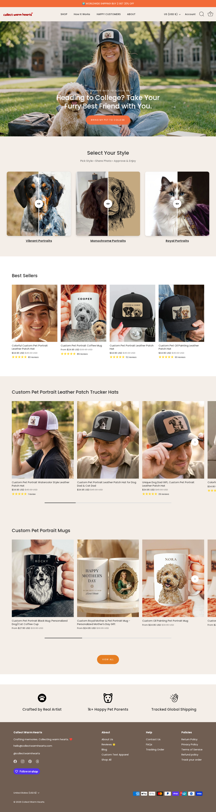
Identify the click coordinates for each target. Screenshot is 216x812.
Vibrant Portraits (39, 241)
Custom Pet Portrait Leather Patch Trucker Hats (65, 392)
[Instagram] (22, 761)
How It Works (82, 14)
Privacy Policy (189, 744)
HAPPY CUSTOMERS (109, 14)
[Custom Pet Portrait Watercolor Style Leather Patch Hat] (43, 440)
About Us (107, 739)
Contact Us (153, 739)
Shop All (106, 759)
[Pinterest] (30, 761)
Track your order (191, 759)
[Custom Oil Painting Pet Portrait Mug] (173, 578)
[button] (21, 442)
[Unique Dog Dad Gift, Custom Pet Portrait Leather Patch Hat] (173, 440)
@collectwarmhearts (27, 753)
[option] (108, 78)
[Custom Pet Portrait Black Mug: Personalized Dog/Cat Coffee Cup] (43, 578)
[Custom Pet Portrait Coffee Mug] (83, 313)
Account (190, 14)
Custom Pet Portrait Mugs (41, 530)
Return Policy (189, 739)
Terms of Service (191, 749)
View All (108, 659)
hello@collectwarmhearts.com (33, 746)
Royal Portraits (177, 241)
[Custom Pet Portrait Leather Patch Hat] (132, 313)
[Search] (201, 14)
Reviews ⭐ (109, 744)
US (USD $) (171, 14)
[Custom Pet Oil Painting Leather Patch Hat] (181, 313)
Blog (104, 749)
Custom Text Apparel (115, 754)
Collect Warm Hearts (33, 801)
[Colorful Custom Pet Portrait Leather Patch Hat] (34, 313)
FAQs (149, 744)
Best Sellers (25, 275)
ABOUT (131, 14)
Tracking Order (155, 749)
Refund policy (189, 754)
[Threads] (37, 761)
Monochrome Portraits (108, 241)
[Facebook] (15, 761)
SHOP (64, 14)
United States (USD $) (25, 793)
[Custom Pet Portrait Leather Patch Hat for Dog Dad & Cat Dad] (108, 440)
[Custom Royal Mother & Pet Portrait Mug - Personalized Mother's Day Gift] (108, 578)
